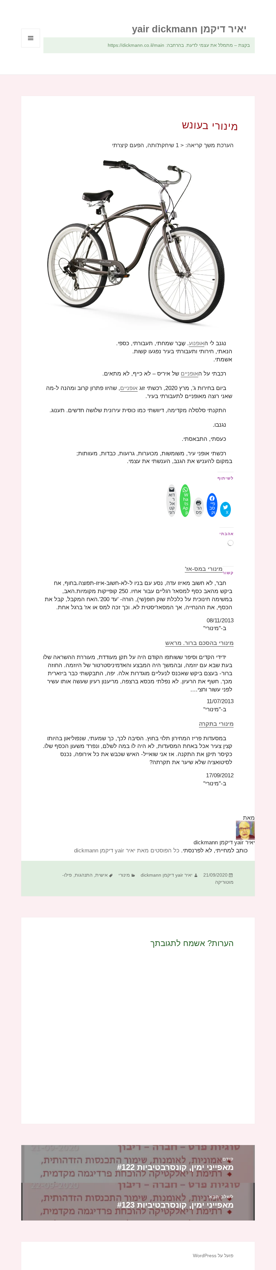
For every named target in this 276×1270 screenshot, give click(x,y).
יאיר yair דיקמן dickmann (167, 875)
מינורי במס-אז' (203, 569)
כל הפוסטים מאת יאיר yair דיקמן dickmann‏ (126, 850)
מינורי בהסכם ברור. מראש (199, 643)
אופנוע (196, 343)
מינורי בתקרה (216, 724)
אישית (101, 875)
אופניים (189, 373)
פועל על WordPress (213, 1255)
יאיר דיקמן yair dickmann (189, 29)
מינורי (124, 875)
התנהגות (84, 875)
